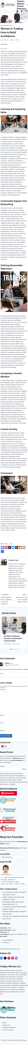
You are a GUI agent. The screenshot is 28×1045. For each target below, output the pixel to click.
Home (4, 1022)
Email (2, 723)
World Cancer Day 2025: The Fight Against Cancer (21, 598)
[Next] (23, 632)
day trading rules (6, 152)
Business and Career (6, 25)
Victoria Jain (5, 40)
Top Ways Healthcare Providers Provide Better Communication (13, 638)
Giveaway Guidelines (9, 1027)
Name (2, 715)
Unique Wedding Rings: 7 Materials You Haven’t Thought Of (6, 599)
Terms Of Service (8, 1030)
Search (2, 766)
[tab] (10, 649)
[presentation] (14, 625)
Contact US (6, 1025)
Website (2, 730)
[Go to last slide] (4, 632)
